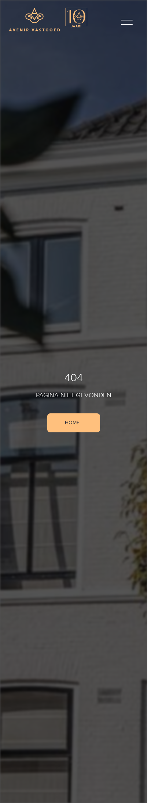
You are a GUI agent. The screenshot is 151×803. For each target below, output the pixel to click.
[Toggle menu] (127, 22)
